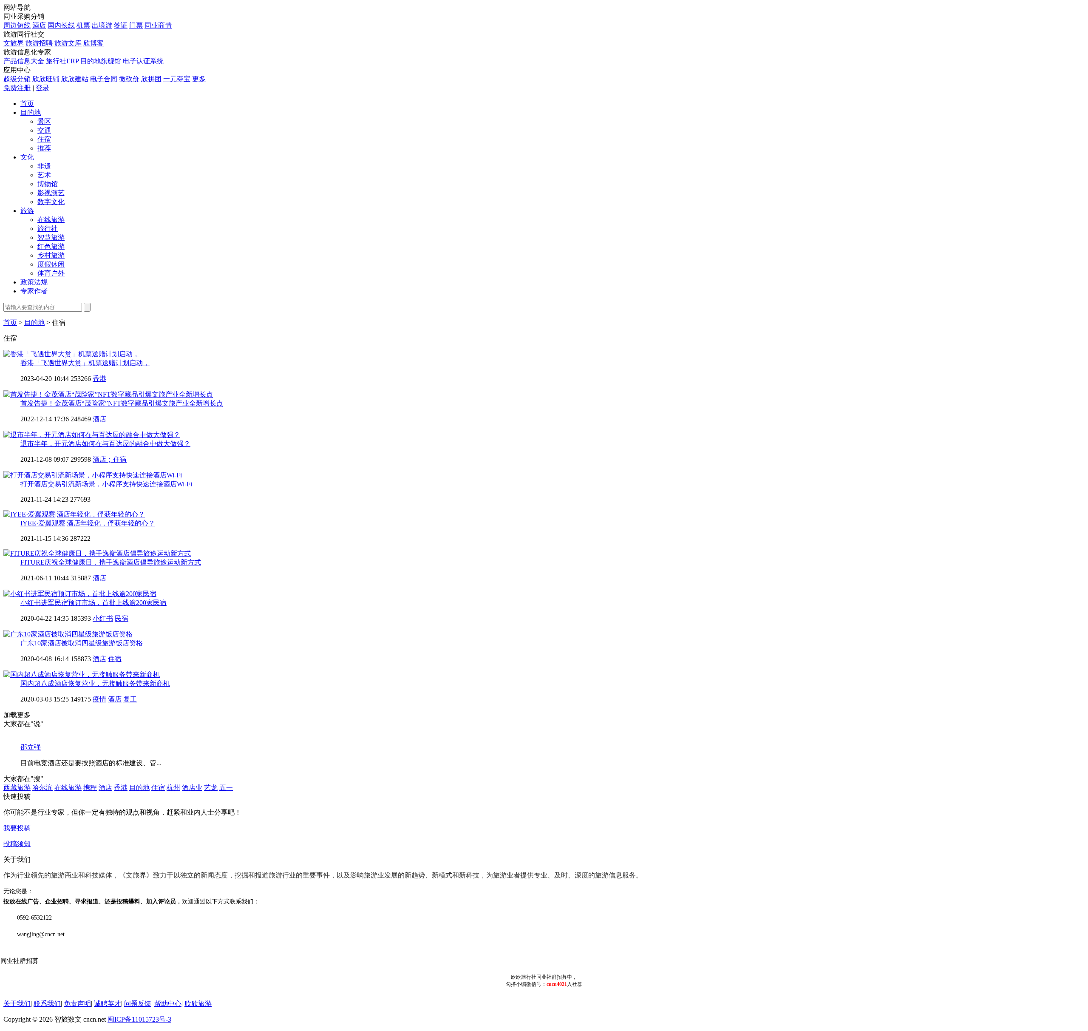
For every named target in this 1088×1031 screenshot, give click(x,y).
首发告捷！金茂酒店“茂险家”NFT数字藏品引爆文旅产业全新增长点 (121, 403)
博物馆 (47, 183)
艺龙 (211, 787)
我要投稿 (17, 828)
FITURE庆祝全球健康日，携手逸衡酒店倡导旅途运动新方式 (110, 562)
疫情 (99, 699)
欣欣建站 (74, 78)
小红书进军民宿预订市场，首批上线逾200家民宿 (93, 602)
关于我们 (17, 1003)
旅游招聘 (39, 43)
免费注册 (17, 87)
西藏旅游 (17, 787)
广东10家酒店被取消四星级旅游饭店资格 (81, 643)
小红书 (103, 618)
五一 (226, 787)
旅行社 (47, 228)
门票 (136, 25)
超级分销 (17, 78)
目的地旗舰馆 (100, 61)
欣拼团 (151, 78)
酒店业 (192, 787)
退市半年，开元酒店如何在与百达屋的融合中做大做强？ (105, 443)
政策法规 (34, 282)
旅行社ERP (62, 61)
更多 (199, 78)
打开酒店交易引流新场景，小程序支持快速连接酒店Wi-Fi (106, 484)
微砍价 (129, 78)
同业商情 (158, 25)
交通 (44, 130)
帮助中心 (167, 1003)
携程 (90, 787)
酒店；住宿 (110, 459)
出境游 (102, 25)
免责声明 (77, 1003)
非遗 (44, 166)
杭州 (173, 787)
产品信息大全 (23, 61)
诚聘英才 (107, 1003)
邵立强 (30, 747)
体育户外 (51, 273)
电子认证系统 (143, 61)
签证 (121, 25)
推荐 (44, 148)
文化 (27, 157)
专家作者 (34, 291)
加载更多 (17, 715)
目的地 (30, 112)
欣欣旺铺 (46, 78)
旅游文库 (68, 43)
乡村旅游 (51, 255)
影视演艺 (51, 192)
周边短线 (17, 25)
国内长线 (61, 25)
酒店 (39, 25)
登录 (42, 87)
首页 (27, 103)
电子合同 (103, 78)
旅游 (27, 210)
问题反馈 (137, 1003)
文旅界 (13, 43)
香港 (99, 378)
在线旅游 (51, 219)
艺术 (44, 175)
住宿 (44, 139)
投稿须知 (17, 843)
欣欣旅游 (198, 1003)
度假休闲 (51, 264)
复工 (130, 699)
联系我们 (47, 1003)
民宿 (121, 618)
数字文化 (51, 201)
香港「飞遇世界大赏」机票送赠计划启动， (85, 362)
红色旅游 (51, 246)
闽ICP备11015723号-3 (139, 1019)
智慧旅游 (51, 237)
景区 (44, 121)
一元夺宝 (176, 78)
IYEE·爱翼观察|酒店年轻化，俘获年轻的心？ (87, 523)
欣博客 (93, 43)
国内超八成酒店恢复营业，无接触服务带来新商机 (95, 683)
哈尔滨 (42, 787)
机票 (83, 25)
